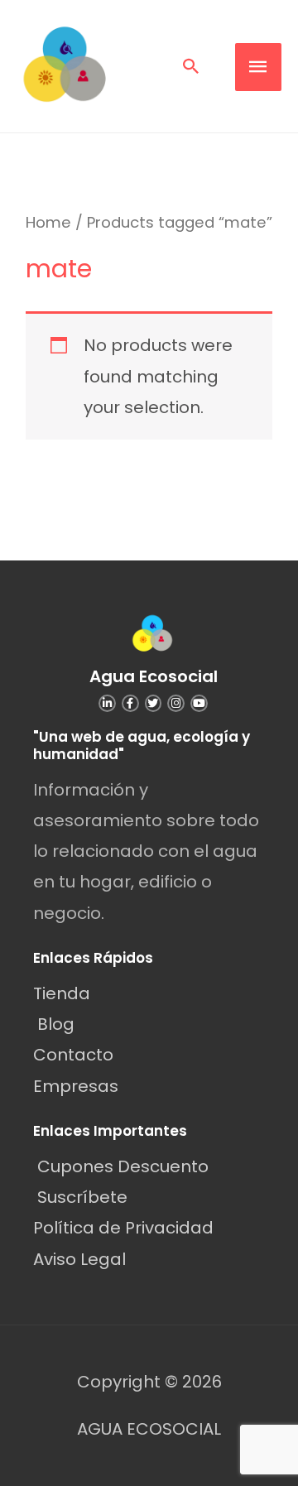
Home (48, 222)
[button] (191, 66)
